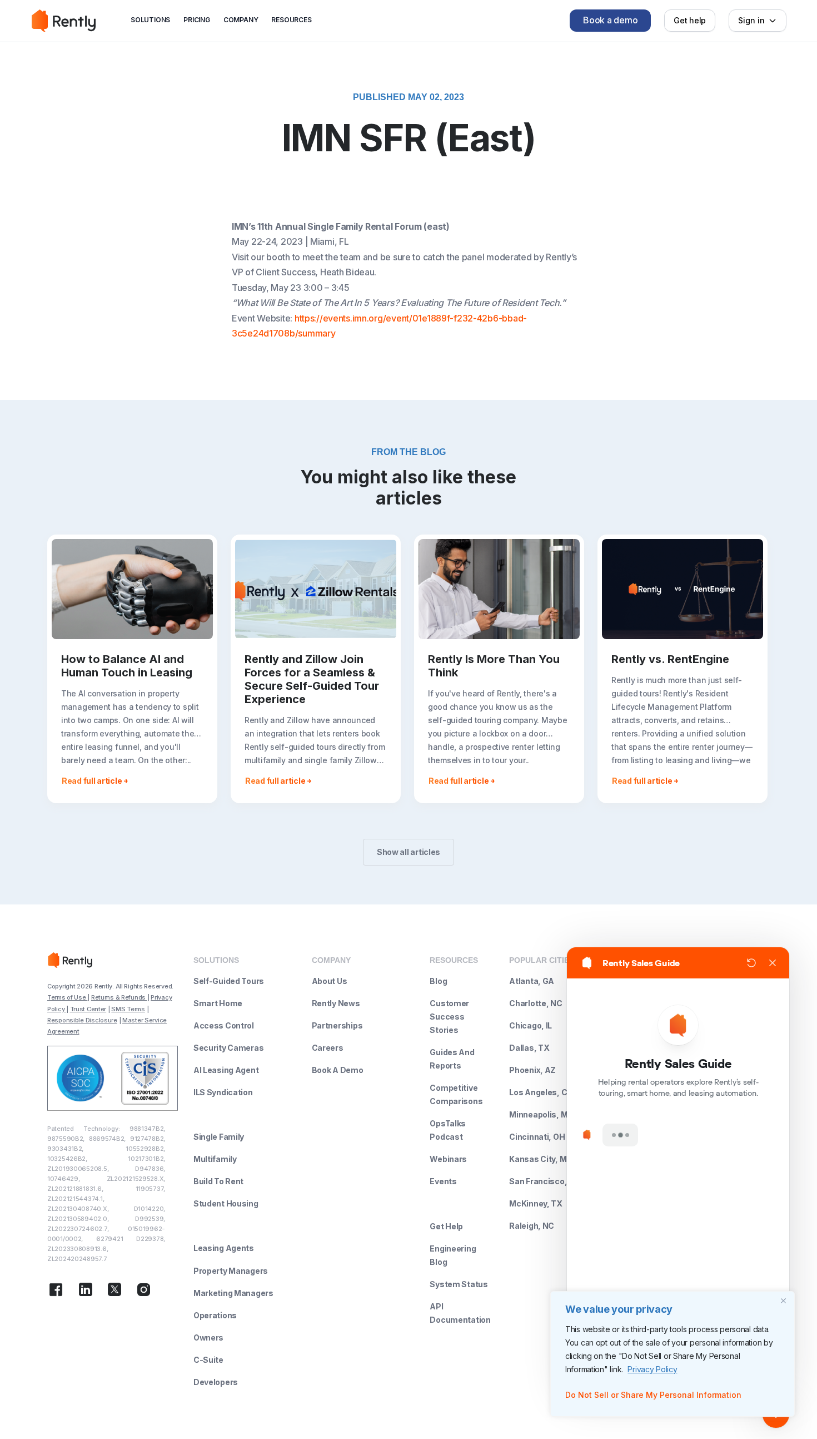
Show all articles (408, 852)
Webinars (448, 1159)
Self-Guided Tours (228, 981)
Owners (208, 1337)
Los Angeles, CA (541, 1092)
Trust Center (88, 1009)
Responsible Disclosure (82, 1020)
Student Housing (225, 1203)
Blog (438, 981)
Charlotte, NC (535, 1003)
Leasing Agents (223, 1248)
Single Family (218, 1136)
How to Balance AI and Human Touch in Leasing (126, 665)
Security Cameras (228, 1047)
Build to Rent (218, 1181)
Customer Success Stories (449, 1016)
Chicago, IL (530, 1025)
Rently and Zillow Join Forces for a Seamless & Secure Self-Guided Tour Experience (312, 679)
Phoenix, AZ (532, 1070)
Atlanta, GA (531, 981)
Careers (327, 1047)
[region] (672, 1354)
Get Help (446, 1226)
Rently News (336, 1003)
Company (240, 20)
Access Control (223, 1025)
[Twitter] (114, 1292)
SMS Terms (128, 1009)
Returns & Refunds (119, 997)
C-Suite (208, 1359)
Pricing (196, 20)
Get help (690, 20)
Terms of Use (67, 997)
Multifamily (215, 1159)
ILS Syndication (223, 1092)
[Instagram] (144, 1292)
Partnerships (337, 1025)
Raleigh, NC (531, 1225)
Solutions (150, 20)
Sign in (751, 20)
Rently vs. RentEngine (670, 659)
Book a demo (610, 20)
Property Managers (230, 1270)
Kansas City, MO (540, 1159)
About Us (329, 981)
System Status (458, 1284)
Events (443, 1181)
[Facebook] (55, 1292)
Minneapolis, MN (541, 1114)
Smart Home (217, 1003)
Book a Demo (337, 1070)
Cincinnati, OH (537, 1136)
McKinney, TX (535, 1203)
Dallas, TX (529, 1047)
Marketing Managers (233, 1293)
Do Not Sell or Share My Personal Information (653, 1395)
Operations (215, 1315)
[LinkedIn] (85, 1292)
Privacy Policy (652, 1369)
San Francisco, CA (544, 1181)
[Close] (783, 1300)
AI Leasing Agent (226, 1070)
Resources (291, 20)
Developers (215, 1382)
